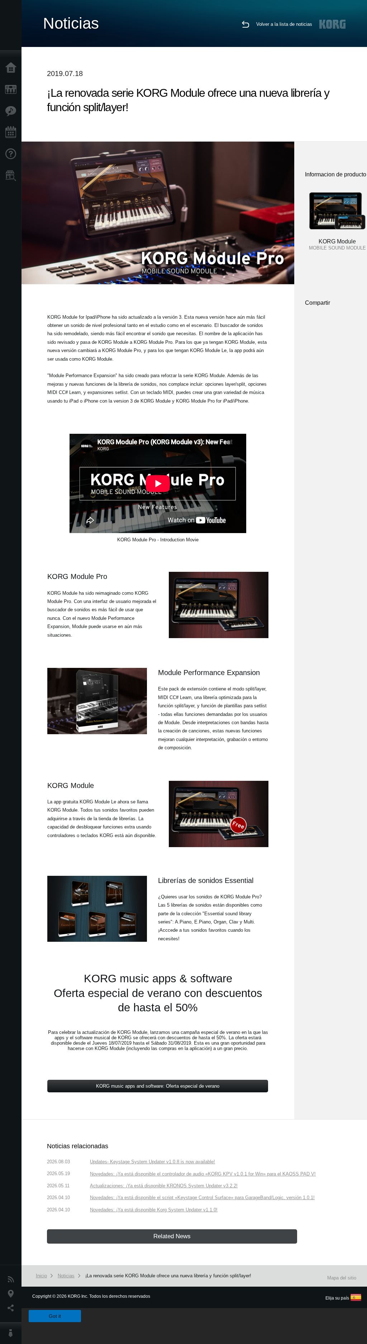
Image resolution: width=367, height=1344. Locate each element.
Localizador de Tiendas (12, 178)
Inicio (12, 68)
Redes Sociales (12, 1308)
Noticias (12, 1279)
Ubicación (12, 1294)
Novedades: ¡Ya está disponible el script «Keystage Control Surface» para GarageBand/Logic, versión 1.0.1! (202, 1197)
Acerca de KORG (12, 1333)
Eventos (12, 132)
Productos (12, 89)
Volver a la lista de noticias (284, 24)
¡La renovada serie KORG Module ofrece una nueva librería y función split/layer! (168, 1275)
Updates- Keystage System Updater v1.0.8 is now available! (152, 1161)
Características (12, 111)
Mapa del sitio (341, 1278)
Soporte (12, 154)
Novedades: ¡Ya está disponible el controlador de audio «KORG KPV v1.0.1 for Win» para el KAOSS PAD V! (203, 1174)
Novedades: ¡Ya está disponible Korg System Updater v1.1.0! (154, 1209)
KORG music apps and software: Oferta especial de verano (157, 1086)
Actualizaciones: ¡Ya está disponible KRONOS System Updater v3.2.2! (164, 1185)
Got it (55, 1316)
